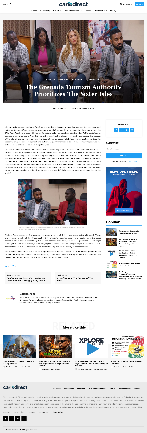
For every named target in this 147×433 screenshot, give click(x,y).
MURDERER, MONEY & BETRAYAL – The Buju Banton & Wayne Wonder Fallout (129, 242)
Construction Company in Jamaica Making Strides (129, 232)
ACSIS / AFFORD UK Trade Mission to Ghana (129, 264)
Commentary (93, 80)
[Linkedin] (17, 418)
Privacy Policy (132, 161)
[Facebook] (116, 130)
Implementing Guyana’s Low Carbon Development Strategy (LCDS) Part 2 (26, 279)
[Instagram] (11, 418)
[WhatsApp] (132, 130)
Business (77, 80)
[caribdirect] (10, 297)
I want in (123, 155)
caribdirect (61, 108)
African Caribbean (57, 80)
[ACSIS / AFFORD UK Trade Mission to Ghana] (111, 264)
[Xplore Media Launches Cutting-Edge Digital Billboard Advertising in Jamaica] (111, 253)
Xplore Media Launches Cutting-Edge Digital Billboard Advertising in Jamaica (128, 254)
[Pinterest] (126, 130)
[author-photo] (4, 367)
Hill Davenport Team (13, 367)
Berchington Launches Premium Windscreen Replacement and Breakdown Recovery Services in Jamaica (130, 275)
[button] (7, 4)
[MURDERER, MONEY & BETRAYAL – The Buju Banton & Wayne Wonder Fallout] (111, 242)
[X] (121, 130)
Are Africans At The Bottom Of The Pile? (75, 279)
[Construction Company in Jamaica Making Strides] (111, 232)
